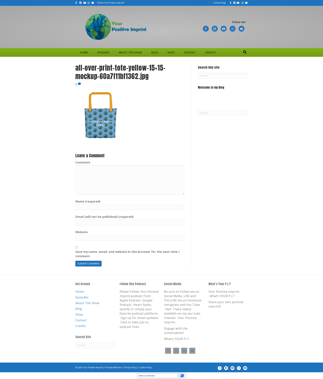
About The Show (130, 52)
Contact (190, 52)
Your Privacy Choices (167, 376)
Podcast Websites (113, 367)
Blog (154, 52)
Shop (171, 52)
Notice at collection (147, 376)
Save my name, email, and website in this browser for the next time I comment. (127, 254)
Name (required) (87, 201)
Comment (82, 162)
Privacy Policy (130, 367)
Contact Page (219, 2)
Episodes (103, 52)
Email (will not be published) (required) (104, 217)
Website (81, 232)
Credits (210, 52)
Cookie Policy (145, 367)
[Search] (245, 52)
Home (84, 52)
